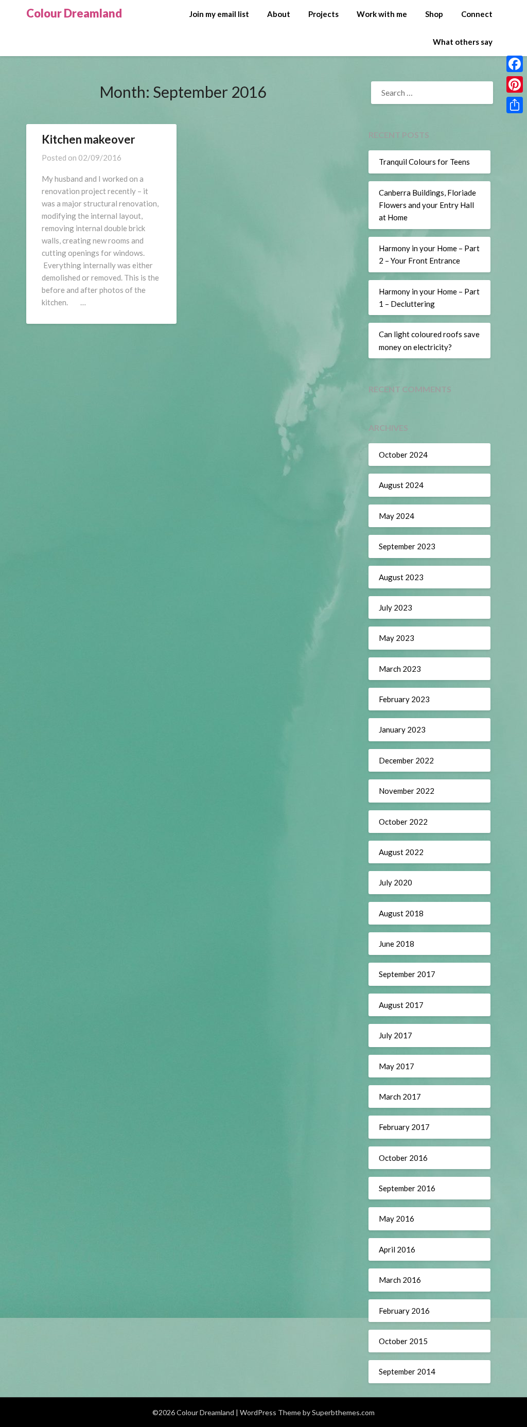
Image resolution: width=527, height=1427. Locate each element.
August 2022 (401, 852)
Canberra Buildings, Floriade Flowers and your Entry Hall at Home (427, 205)
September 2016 (407, 1188)
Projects (323, 14)
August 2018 (401, 913)
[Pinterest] (514, 84)
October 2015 (403, 1341)
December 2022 (406, 760)
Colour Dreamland (74, 13)
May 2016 (396, 1218)
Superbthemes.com (343, 1412)
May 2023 (396, 637)
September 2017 (407, 974)
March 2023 (400, 668)
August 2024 (401, 485)
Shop (434, 14)
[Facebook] (514, 64)
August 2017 (401, 1005)
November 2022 (406, 790)
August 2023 (401, 577)
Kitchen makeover (88, 139)
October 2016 (403, 1157)
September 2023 (407, 546)
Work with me (382, 14)
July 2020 (395, 882)
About (278, 14)
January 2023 (402, 729)
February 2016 (404, 1310)
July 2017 (395, 1035)
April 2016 (397, 1249)
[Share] (514, 105)
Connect (477, 14)
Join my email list (219, 14)
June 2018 (396, 943)
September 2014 (407, 1371)
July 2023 (395, 607)
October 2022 (403, 821)
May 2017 (396, 1066)
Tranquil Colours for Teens (424, 161)
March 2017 (400, 1096)
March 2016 (400, 1279)
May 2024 (396, 515)
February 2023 (404, 699)
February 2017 (404, 1127)
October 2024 (403, 454)
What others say (463, 41)
